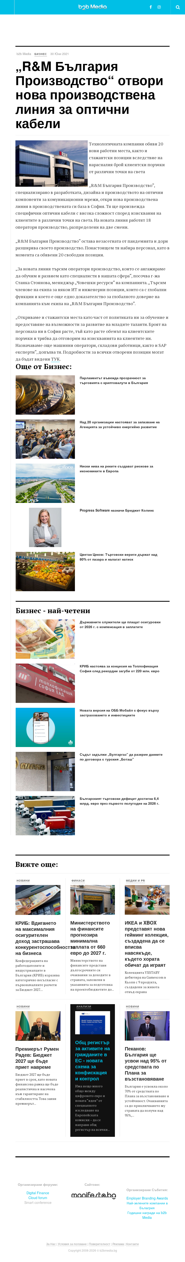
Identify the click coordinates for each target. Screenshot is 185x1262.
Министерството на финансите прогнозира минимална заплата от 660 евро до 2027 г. (90, 937)
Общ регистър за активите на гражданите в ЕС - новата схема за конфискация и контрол (92, 1060)
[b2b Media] (93, 7)
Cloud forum (37, 1197)
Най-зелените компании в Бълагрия (147, 1205)
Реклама (118, 1244)
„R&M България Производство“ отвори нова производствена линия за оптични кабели (89, 94)
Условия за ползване (72, 1244)
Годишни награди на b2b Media (147, 1215)
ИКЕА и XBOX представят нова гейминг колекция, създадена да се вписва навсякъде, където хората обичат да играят (147, 943)
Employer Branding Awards (147, 1198)
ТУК (55, 359)
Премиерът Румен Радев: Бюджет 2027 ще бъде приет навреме (37, 1057)
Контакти (132, 1244)
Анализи (83, 1006)
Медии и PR (135, 880)
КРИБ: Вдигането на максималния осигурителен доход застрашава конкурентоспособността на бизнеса (45, 937)
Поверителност (99, 1244)
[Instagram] (159, 7)
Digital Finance (37, 1192)
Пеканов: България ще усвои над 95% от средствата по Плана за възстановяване (146, 1063)
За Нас (51, 1244)
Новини (23, 880)
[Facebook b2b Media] (151, 7)
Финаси (78, 880)
